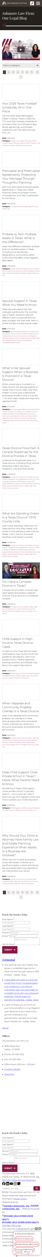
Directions (9, 1074)
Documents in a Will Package (22, 271)
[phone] (32, 3)
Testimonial (8, 959)
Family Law (15, 141)
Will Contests (7, 273)
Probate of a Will (19, 273)
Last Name (8, 926)
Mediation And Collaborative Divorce (21, 414)
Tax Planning (29, 883)
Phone (6, 933)
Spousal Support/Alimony (20, 331)
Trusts (36, 271)
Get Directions (29, 1180)
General (29, 145)
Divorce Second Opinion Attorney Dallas (16, 416)
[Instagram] (15, 1184)
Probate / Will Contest (17, 145)
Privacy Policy (20, 1199)
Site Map (6, 1225)
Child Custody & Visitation (31, 673)
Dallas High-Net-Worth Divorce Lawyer (23, 881)
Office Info (16, 1180)
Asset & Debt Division (22, 338)
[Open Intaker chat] (17, 1256)
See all (5, 1028)
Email (5, 936)
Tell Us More (8, 944)
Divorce (5, 334)
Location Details (12, 1069)
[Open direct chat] (36, 1228)
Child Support (22, 481)
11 (37, 72)
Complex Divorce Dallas (17, 334)
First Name (8, 919)
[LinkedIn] (8, 1184)
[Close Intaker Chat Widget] (39, 1228)
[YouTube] (11, 1184)
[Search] (36, 1188)
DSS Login (16, 1225)
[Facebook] (4, 1184)
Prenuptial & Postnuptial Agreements (24, 206)
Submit (8, 950)
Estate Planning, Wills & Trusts (18, 143)
